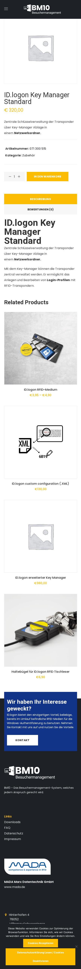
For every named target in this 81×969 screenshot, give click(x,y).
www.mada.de (14, 887)
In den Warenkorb (47, 176)
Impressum (12, 839)
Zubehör (28, 155)
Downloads (12, 822)
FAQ (7, 828)
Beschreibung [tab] (40, 199)
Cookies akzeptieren (40, 943)
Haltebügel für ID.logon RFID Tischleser (40, 672)
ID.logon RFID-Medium (40, 389)
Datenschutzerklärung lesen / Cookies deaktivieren (40, 956)
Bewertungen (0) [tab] (41, 209)
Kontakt (22, 740)
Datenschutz (13, 833)
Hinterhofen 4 (19, 915)
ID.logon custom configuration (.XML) (40, 483)
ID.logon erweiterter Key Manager (40, 577)
